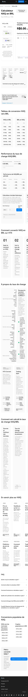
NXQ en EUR (4, 635)
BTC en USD (19, 628)
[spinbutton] (3, 33)
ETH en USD (19, 631)
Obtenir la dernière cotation (19, 659)
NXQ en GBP (4, 640)
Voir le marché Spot (19, 409)
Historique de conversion (21, 11)
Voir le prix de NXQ (6, 535)
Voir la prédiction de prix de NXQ (6, 564)
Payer (5, 26)
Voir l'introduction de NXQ (16, 534)
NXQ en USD (5, 632)
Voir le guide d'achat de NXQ (16, 564)
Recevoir (9, 26)
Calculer (19, 209)
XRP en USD (19, 637)
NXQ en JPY (4, 638)
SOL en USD (19, 634)
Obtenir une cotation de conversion (7, 409)
